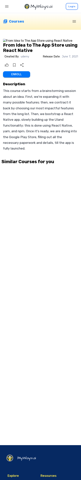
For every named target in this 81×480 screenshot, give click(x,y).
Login (71, 6)
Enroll (16, 74)
